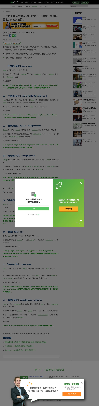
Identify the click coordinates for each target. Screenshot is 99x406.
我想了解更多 (72, 394)
